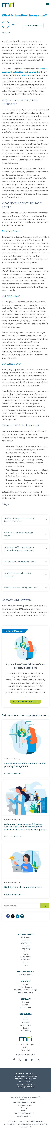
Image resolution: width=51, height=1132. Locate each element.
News (25, 1020)
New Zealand (25, 943)
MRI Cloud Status (25, 992)
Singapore (25, 946)
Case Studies (25, 1025)
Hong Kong (25, 949)
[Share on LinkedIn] (17, 916)
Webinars (25, 1022)
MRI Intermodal (25, 975)
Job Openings (25, 1007)
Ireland (25, 954)
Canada (25, 962)
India (25, 965)
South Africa (25, 957)
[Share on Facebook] (8, 916)
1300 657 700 (28, 1054)
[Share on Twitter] (13, 916)
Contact (25, 1002)
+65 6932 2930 (30, 1079)
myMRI (25, 984)
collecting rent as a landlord (27, 72)
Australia (25, 940)
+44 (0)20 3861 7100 (27, 1087)
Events (25, 1028)
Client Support (25, 987)
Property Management (33, 25)
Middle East (25, 959)
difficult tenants (20, 75)
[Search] (44, 905)
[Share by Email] (22, 916)
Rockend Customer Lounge (25, 990)
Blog (25, 1017)
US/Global (25, 938)
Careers (25, 1005)
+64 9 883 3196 (31, 1076)
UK (25, 951)
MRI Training (25, 1031)
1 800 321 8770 (27, 1081)
